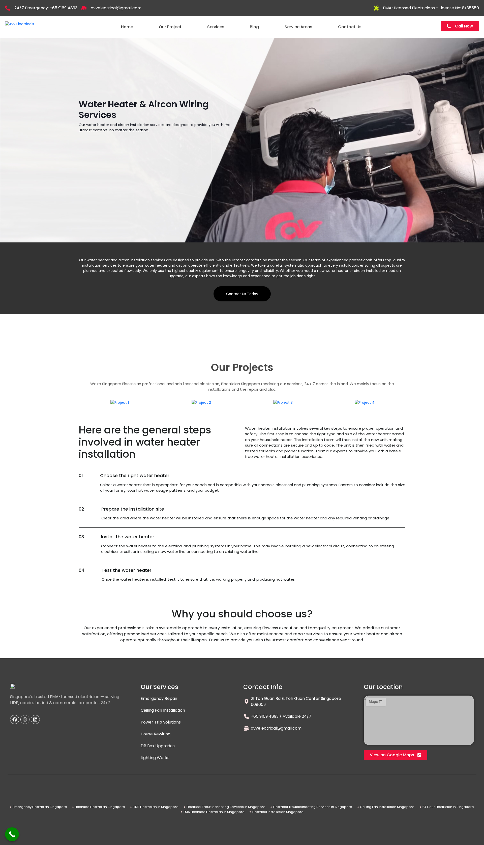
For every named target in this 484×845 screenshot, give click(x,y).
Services (215, 27)
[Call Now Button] (12, 834)
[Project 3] (283, 402)
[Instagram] (24, 719)
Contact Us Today (242, 293)
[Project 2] (201, 402)
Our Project (170, 27)
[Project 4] (365, 402)
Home (127, 27)
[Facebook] (14, 719)
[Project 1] (119, 402)
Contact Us (349, 27)
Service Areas (298, 27)
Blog (254, 27)
